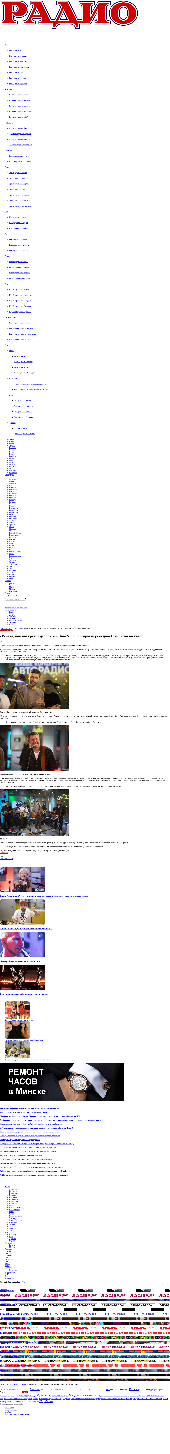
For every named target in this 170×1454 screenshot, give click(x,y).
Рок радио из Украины (18, 56)
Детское (12, 423)
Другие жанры (11, 345)
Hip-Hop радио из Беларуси (20, 301)
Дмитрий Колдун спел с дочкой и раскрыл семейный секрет (28, 1060)
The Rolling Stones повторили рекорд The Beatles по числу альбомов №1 (30, 1108)
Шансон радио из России (19, 156)
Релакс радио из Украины (19, 267)
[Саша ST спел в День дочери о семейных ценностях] (22, 924)
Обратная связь (11, 595)
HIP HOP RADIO (8, 1309)
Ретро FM (21, 1282)
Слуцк (11, 558)
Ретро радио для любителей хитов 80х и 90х (107, 1399)
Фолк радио (25, 1401)
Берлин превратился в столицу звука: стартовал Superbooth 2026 (27, 1163)
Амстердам (13, 479)
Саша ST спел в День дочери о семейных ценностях (26, 928)
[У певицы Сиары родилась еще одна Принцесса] (17, 1038)
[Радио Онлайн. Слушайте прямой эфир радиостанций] (69, 29)
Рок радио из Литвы (17, 73)
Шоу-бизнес (13, 591)
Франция (12, 471)
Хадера (11, 572)
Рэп (6, 284)
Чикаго (11, 579)
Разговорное (10, 317)
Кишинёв (12, 516)
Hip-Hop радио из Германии (20, 306)
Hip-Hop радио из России (19, 289)
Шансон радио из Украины (20, 161)
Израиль (12, 450)
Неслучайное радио (10, 1380)
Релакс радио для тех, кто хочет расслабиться (72, 1399)
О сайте (8, 593)
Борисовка (13, 493)
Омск (11, 543)
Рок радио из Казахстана (19, 67)
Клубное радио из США (18, 117)
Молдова (12, 464)
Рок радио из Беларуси (18, 61)
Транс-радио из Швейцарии (20, 206)
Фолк (11, 351)
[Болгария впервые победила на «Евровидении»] (22, 990)
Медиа (11, 587)
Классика (13, 378)
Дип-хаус (9, 122)
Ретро (7, 234)
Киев (11, 514)
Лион (11, 522)
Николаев (12, 539)
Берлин (11, 491)
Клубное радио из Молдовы (20, 111)
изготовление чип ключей (17, 1384)
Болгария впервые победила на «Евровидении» (24, 994)
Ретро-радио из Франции (19, 250)
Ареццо (12, 481)
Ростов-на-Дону (14, 552)
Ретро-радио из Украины (19, 245)
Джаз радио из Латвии (23, 412)
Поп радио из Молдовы (18, 228)
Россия (11, 444)
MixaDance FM (7, 1304)
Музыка (12, 589)
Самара (11, 554)
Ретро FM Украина (9, 1347)
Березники (13, 489)
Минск (11, 527)
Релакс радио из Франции (19, 278)
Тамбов (12, 1224)
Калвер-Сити (13, 512)
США (11, 468)
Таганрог (12, 562)
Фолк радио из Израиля (23, 362)
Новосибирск (14, 535)
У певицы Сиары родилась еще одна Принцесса (24, 1040)
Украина (12, 446)
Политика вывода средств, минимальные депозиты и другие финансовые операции (42, 1300)
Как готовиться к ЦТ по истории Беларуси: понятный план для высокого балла (31, 1167)
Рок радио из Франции (18, 84)
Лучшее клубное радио (59, 1396)
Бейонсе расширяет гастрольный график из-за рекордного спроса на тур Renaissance (35, 1171)
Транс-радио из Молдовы (19, 195)
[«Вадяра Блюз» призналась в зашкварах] (22, 957)
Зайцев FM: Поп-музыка (12, 1318)
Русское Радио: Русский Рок (14, 1314)
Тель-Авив (13, 564)
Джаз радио (14, 1396)
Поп (6, 211)
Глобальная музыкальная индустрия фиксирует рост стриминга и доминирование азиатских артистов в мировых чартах (51, 1120)
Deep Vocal (5, 1370)
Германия (12, 448)
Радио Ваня (6, 1333)
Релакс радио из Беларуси (19, 273)
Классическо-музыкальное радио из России (31, 384)
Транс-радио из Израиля (18, 189)
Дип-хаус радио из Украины (20, 134)
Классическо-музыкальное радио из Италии (31, 389)
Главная (3, 628)
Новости (8, 581)
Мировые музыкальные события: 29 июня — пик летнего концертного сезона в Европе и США (40, 1116)
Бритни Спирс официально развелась (19, 1020)
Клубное (12, 1390)
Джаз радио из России (22, 400)
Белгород (12, 487)
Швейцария (13, 473)
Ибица (11, 506)
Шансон (8, 150)
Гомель (11, 504)
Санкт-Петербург (15, 556)
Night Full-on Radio (9, 1356)
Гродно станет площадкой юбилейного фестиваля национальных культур (31, 1132)
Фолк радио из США (22, 367)
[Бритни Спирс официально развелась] (17, 1018)
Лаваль (11, 520)
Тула (10, 566)
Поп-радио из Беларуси (18, 223)
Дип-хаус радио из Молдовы (20, 145)
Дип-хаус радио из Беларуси (20, 139)
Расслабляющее (84, 1389)
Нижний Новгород (15, 533)
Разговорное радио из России (20, 323)
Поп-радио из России (17, 217)
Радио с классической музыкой (136, 1396)
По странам (9, 439)
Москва (11, 531)
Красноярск (14, 1203)
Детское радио (4, 1396)
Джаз (11, 395)
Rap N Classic (6, 1351)
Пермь (11, 547)
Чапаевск (12, 574)
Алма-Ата (12, 477)
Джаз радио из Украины (23, 406)
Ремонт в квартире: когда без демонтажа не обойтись (21, 1155)
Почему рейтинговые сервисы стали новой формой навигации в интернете (30, 1136)
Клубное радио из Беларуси (20, 106)
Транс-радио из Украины (19, 178)
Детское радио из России (24, 428)
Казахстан (12, 456)
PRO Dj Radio (7, 1290)
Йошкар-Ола (13, 508)
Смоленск (12, 560)
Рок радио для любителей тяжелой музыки (146, 1398)
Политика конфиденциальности (17, 1414)
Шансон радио (34, 1402)
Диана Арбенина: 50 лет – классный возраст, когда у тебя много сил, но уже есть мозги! (44, 896)
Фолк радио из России (23, 356)
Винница (12, 498)
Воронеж (12, 502)
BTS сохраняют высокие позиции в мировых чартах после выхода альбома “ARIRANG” (37, 1128)
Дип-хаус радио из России (19, 128)
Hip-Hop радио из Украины (20, 295)
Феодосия (12, 570)
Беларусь (12, 441)
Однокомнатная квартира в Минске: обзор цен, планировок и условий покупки (31, 1124)
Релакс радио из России (18, 262)
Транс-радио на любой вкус (11, 1402)
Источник (4, 853)
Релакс (8, 256)
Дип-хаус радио (25, 1396)
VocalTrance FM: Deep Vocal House (17, 1365)
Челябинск (13, 576)
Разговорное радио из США (20, 339)
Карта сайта (9, 1408)
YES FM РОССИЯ (9, 1328)
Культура (12, 585)
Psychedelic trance (8, 1337)
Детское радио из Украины (24, 434)
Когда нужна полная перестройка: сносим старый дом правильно (26, 1159)
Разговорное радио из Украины (21, 328)
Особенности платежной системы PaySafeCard (23, 1342)
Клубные (9, 89)
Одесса (11, 541)
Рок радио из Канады (17, 78)
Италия (11, 454)
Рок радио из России (17, 50)
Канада (11, 458)
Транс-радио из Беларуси (19, 184)
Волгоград (12, 500)
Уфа (10, 568)
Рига (10, 549)
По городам (9, 475)
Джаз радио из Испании (23, 417)
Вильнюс (12, 495)
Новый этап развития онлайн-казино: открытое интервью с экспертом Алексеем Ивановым (46, 1323)
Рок (6, 45)
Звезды (11, 583)
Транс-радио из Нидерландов (20, 200)
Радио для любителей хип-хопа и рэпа (113, 1396)
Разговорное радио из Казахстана (22, 334)
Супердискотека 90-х (10, 1361)
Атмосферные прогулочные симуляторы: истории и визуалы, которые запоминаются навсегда (37, 1144)
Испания (12, 452)
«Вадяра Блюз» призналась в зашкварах (20, 961)
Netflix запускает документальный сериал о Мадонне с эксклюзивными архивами (34, 1175)
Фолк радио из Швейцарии (24, 373)
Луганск (12, 525)
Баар (10, 485)
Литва (11, 462)
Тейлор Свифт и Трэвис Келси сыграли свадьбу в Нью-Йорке (25, 1112)
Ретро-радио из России (18, 239)
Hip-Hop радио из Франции (20, 312)
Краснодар (13, 518)
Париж (11, 545)
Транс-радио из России (18, 173)
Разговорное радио (46, 1399)
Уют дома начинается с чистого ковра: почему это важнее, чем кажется (28, 1151)
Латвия (11, 460)
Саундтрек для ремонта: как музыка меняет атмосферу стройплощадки (28, 1148)
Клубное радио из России (19, 95)
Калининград (14, 510)
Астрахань (12, 483)
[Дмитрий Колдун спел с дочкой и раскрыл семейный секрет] (17, 1058)
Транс (7, 167)
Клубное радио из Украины (20, 100)
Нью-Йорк (12, 537)
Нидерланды (13, 466)
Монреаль (12, 529)
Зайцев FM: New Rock (11, 1375)
